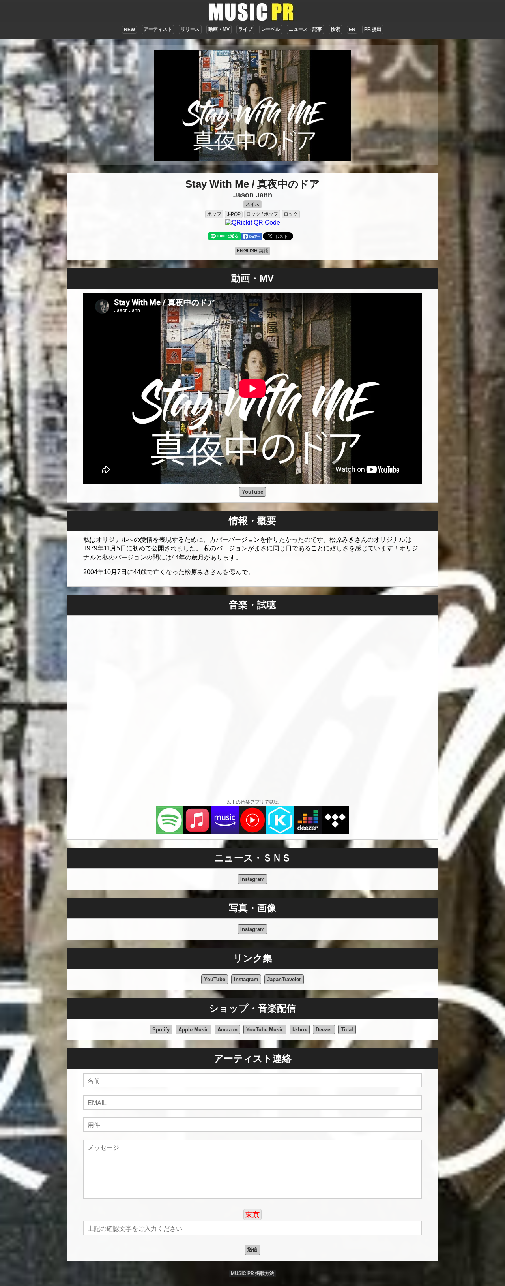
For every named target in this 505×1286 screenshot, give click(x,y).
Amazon (227, 1030)
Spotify (161, 1030)
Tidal (347, 1030)
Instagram (252, 879)
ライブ (245, 29)
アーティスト (158, 29)
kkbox (299, 1030)
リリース (190, 29)
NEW (129, 29)
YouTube (252, 492)
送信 (252, 1249)
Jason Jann (252, 195)
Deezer (324, 1030)
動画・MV (219, 29)
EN (352, 29)
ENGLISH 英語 (252, 250)
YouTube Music (265, 1030)
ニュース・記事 (305, 29)
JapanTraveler (284, 979)
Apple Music (193, 1030)
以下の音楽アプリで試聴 (252, 802)
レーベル (270, 29)
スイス (252, 204)
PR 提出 (373, 29)
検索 (335, 29)
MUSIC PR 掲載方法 (252, 1273)
